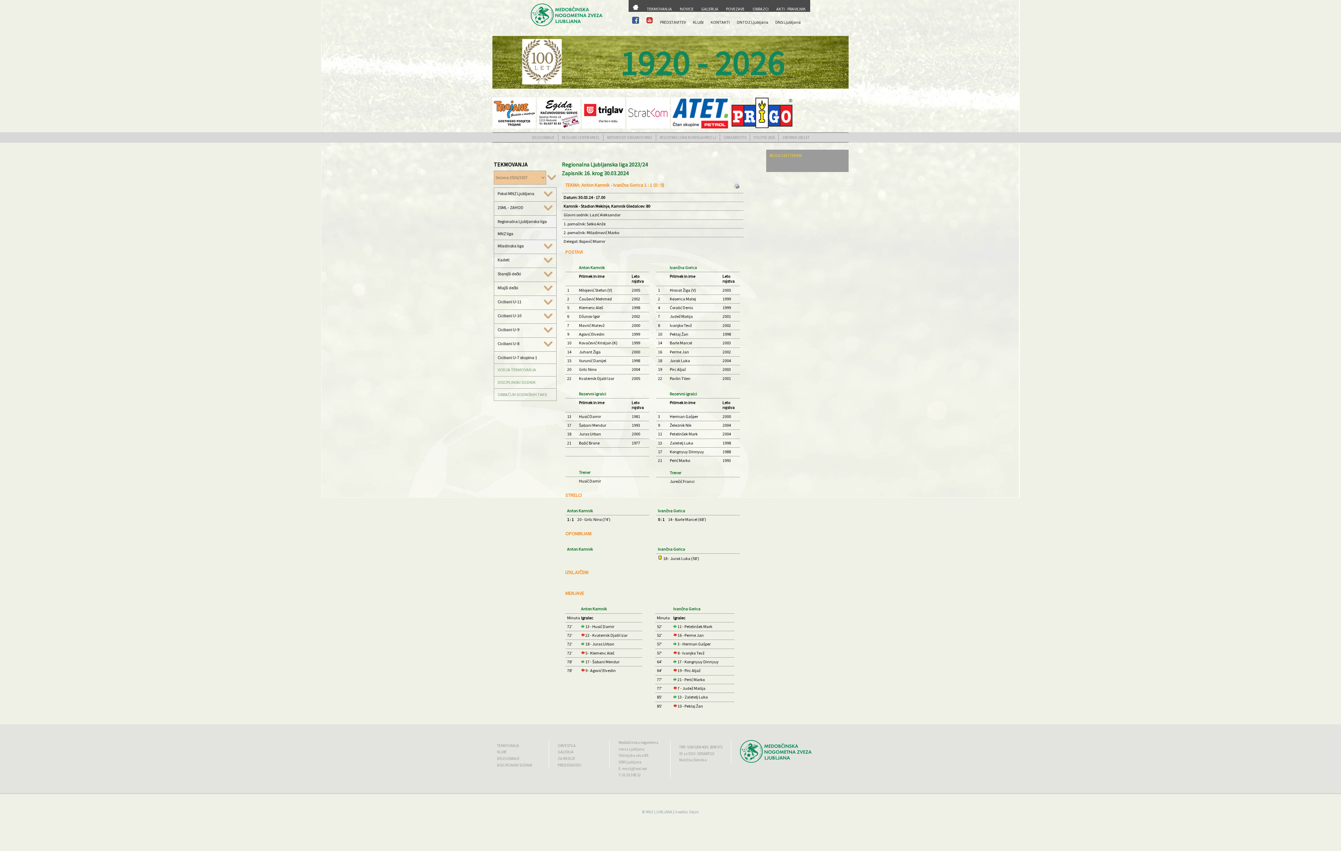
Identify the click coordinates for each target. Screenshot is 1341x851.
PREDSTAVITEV (673, 22)
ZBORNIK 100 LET (795, 137)
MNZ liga (505, 233)
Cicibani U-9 (508, 329)
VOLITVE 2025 (764, 137)
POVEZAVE (735, 9)
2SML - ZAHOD (510, 207)
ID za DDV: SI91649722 (696, 753)
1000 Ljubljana (630, 762)
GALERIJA (709, 9)
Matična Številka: (693, 759)
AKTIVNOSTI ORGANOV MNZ (629, 137)
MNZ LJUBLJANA (659, 811)
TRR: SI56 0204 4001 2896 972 (701, 747)
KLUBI (698, 22)
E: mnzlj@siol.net (632, 768)
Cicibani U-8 (508, 343)
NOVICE (687, 9)
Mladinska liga (511, 246)
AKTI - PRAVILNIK (791, 9)
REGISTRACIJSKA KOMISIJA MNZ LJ (688, 137)
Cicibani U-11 (509, 301)
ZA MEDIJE (566, 758)
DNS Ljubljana (788, 22)
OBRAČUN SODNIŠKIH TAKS (522, 394)
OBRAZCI (761, 9)
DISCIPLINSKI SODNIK (517, 382)
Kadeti (504, 259)
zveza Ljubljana (631, 749)
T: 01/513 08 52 (629, 774)
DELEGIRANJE (543, 137)
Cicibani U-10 (509, 315)
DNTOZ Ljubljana (752, 22)
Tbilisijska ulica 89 (633, 755)
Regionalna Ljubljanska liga (522, 221)
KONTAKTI (720, 22)
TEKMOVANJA (659, 9)
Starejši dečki (509, 273)
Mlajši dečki (508, 287)
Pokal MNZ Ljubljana (516, 193)
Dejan (694, 811)
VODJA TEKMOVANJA (517, 369)
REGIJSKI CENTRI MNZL (581, 137)
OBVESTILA (567, 745)
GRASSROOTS (735, 137)
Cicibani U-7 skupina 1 (517, 357)
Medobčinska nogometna (638, 742)
